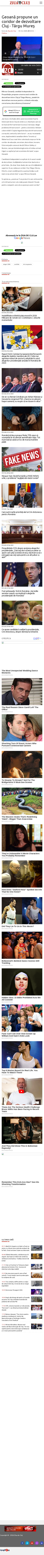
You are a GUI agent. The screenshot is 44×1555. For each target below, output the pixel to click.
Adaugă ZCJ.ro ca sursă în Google (14, 111)
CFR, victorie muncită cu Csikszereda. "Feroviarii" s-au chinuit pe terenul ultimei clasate (16, 1308)
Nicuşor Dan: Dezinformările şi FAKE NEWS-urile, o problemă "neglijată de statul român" (20, 477)
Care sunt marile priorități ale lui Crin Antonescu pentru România (22, 513)
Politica (4, 33)
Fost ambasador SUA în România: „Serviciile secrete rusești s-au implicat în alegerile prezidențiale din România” (20, 593)
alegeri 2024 (6, 264)
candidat (16, 264)
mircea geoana (27, 264)
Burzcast (20, 1548)
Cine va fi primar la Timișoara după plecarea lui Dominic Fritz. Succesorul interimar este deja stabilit (15, 1267)
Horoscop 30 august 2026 (12, 1290)
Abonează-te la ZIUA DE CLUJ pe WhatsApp (33, 111)
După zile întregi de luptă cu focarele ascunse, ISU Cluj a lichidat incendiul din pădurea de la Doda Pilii (16, 1299)
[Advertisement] (22, 211)
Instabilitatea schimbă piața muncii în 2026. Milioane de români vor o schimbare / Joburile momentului (21, 317)
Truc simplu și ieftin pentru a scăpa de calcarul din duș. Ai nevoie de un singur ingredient (15, 1284)
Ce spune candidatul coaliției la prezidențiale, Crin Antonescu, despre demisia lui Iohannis (20, 630)
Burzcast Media (30, 1548)
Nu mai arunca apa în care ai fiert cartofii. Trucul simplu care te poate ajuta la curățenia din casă (15, 1275)
